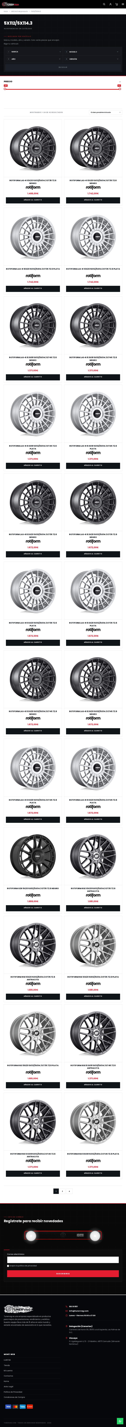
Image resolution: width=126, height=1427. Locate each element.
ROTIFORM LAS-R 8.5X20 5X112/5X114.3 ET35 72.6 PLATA (33, 624)
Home (6, 1381)
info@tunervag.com (78, 1311)
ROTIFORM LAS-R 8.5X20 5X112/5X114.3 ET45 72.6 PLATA (33, 801)
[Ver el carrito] (117, 4)
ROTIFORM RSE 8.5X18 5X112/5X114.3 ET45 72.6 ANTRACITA (93, 1067)
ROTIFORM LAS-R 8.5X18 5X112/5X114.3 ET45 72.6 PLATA (33, 447)
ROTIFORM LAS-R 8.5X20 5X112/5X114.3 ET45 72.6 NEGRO (33, 712)
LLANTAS (7, 1360)
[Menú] (123, 4)
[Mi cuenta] (110, 4)
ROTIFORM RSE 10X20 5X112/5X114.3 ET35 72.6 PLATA (93, 977)
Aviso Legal (8, 1386)
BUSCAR (63, 67)
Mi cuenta (8, 1370)
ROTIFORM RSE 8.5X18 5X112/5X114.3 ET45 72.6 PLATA (93, 1153)
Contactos (8, 1376)
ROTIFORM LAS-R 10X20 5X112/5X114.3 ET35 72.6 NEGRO (32, 182)
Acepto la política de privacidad (23, 1265)
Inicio (6, 11)
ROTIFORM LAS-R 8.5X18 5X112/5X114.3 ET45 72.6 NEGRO (33, 359)
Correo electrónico (15, 1254)
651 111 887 (73, 1306)
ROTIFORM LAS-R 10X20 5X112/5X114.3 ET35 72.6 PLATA (33, 269)
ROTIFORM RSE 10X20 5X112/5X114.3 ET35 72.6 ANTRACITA (93, 890)
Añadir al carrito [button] (33, 200)
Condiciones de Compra (14, 1397)
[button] (62, 81)
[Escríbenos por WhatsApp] (120, 1421)
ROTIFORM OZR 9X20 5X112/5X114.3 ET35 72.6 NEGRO (33, 888)
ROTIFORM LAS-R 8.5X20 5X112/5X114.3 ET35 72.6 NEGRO (33, 535)
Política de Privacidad (13, 1392)
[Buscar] (104, 4)
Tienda (7, 1365)
